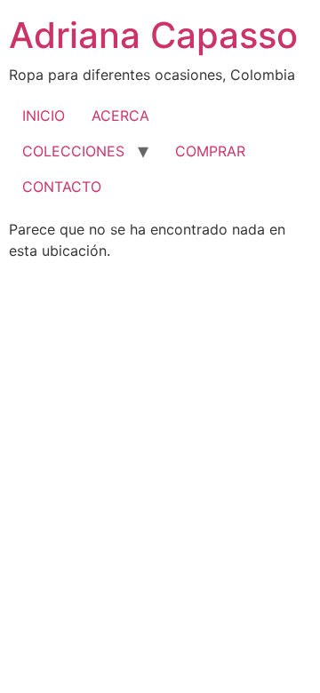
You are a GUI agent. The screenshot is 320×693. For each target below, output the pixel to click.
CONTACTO (61, 186)
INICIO (43, 115)
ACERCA (120, 115)
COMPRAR (210, 151)
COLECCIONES (73, 151)
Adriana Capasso (153, 35)
